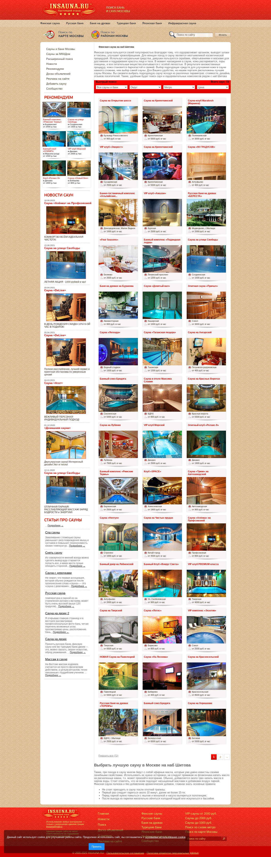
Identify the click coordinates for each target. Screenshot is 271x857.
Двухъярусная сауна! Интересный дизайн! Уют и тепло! (63, 463)
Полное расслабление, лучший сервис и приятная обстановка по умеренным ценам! (67, 372)
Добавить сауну (56, 83)
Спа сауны (52, 532)
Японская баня (152, 23)
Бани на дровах (152, 822)
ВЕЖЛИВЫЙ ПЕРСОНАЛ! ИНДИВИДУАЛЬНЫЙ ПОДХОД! (61, 418)
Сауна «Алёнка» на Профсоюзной (67, 203)
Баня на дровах (100, 23)
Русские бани (150, 818)
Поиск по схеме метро (200, 827)
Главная (103, 813)
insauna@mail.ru (54, 826)
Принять (97, 846)
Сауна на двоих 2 (57, 613)
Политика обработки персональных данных (173, 852)
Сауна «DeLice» (55, 290)
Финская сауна (50, 23)
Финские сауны (151, 813)
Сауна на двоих (56, 639)
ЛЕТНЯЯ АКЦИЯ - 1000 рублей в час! (65, 282)
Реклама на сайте (57, 78)
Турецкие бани (151, 827)
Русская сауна (55, 593)
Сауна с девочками (58, 573)
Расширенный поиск (59, 58)
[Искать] (224, 839)
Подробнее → (55, 525)
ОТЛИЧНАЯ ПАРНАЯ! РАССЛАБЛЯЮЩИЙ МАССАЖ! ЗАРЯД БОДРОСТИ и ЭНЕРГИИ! (66, 509)
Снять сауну (53, 552)
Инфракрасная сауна (182, 23)
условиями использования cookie (165, 837)
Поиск (102, 824)
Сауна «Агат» (53, 383)
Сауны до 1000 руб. (198, 822)
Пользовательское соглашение (125, 852)
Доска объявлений (58, 73)
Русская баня (75, 23)
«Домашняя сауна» (57, 427)
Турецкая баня (126, 23)
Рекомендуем (55, 68)
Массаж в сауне (56, 659)
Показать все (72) (108, 755)
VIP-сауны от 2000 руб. (201, 813)
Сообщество (54, 88)
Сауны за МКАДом (58, 53)
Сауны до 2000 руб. (198, 818)
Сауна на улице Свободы (62, 248)
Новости (51, 63)
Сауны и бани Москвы (60, 49)
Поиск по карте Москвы (201, 831)
